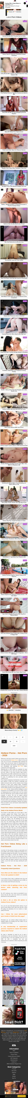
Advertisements (14, 1060)
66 (16, 737)
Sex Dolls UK (19, 1096)
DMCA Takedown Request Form (14, 1063)
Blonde (14, 1076)
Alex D (14, 1092)
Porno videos (21, 814)
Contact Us (14, 1062)
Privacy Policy (14, 1054)
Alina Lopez (14, 1085)
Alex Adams (14, 1083)
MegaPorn (13, 1096)
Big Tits (14, 1078)
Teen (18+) (14, 1070)
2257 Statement (14, 1058)
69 (10, 741)
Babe (14, 1074)
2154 (14, 745)
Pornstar (14, 1068)
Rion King (14, 1087)
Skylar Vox (14, 1090)
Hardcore (14, 1072)
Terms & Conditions (14, 1052)
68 (4, 741)
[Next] (23, 741)
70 (16, 741)
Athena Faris (14, 1088)
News (14, 1050)
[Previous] (10, 737)
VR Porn (8, 1096)
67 (22, 737)
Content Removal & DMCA (14, 1056)
